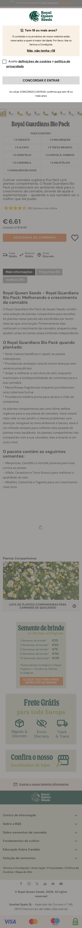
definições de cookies (34, 61)
